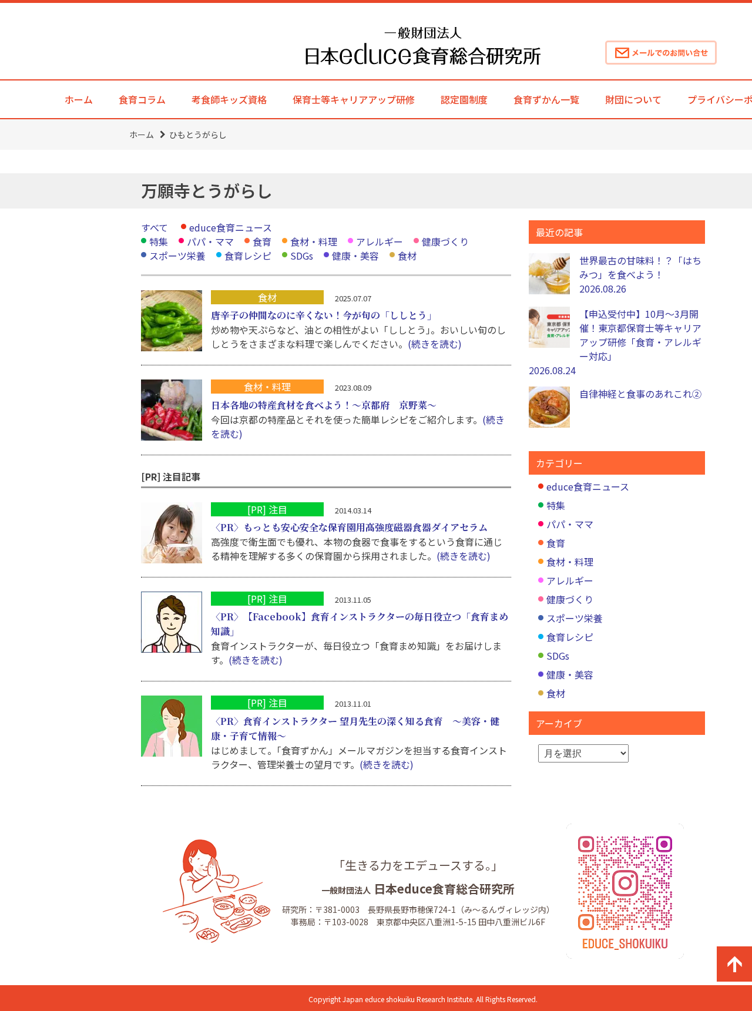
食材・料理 (313, 241)
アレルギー (379, 241)
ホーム (79, 99)
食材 (407, 255)
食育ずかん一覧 (546, 99)
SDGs (301, 255)
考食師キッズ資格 (229, 99)
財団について (633, 99)
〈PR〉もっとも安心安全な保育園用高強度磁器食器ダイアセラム (349, 527)
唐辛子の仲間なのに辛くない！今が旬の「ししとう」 (324, 315)
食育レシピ (247, 255)
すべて (154, 227)
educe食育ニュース (230, 227)
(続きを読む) (435, 344)
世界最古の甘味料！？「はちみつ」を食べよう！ (640, 274)
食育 (262, 241)
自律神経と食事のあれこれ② (640, 394)
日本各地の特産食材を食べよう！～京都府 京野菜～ (324, 405)
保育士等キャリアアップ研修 (354, 99)
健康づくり (445, 241)
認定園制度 (464, 99)
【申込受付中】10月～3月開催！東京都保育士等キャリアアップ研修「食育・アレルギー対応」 (615, 342)
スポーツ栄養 (177, 255)
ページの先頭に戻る (734, 964)
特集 (158, 241)
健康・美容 (355, 255)
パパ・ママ (210, 241)
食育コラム (142, 99)
